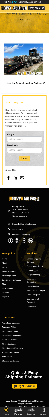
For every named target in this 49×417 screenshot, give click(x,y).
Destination (13, 145)
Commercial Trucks (10, 331)
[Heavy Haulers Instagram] (17, 242)
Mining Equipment (9, 344)
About (4, 263)
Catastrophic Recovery (36, 266)
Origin (10, 134)
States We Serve (9, 271)
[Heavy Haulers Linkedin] (30, 242)
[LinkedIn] (15, 180)
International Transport (36, 290)
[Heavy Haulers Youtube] (24, 242)
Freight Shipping (33, 275)
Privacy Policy (29, 406)
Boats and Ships (9, 327)
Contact (5, 267)
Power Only (31, 306)
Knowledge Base (9, 276)
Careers (5, 292)
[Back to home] (14, 8)
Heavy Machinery (9, 340)
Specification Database (11, 280)
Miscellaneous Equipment (12, 348)
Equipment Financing (21, 234)
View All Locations (19, 216)
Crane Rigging (33, 270)
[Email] (22, 180)
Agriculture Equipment (11, 323)
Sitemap (40, 406)
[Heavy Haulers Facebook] (10, 242)
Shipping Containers (10, 361)
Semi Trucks (7, 357)
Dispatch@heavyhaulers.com (24, 224)
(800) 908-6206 (36, 8)
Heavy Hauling (33, 286)
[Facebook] (8, 180)
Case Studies (7, 288)
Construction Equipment (12, 335)
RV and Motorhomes (10, 352)
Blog (4, 284)
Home (4, 259)
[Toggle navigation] (47, 8)
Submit (24, 158)
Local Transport (33, 295)
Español (5, 297)
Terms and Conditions (13, 406)
